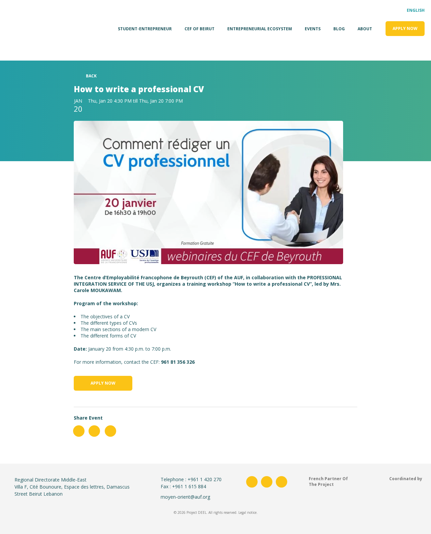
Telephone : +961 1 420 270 (191, 479)
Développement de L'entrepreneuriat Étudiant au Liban (21, 28)
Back (91, 76)
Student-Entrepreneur (145, 29)
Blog (339, 29)
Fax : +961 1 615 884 (183, 486)
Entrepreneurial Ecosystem (259, 29)
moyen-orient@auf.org (185, 497)
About (365, 29)
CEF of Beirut (199, 29)
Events (313, 29)
